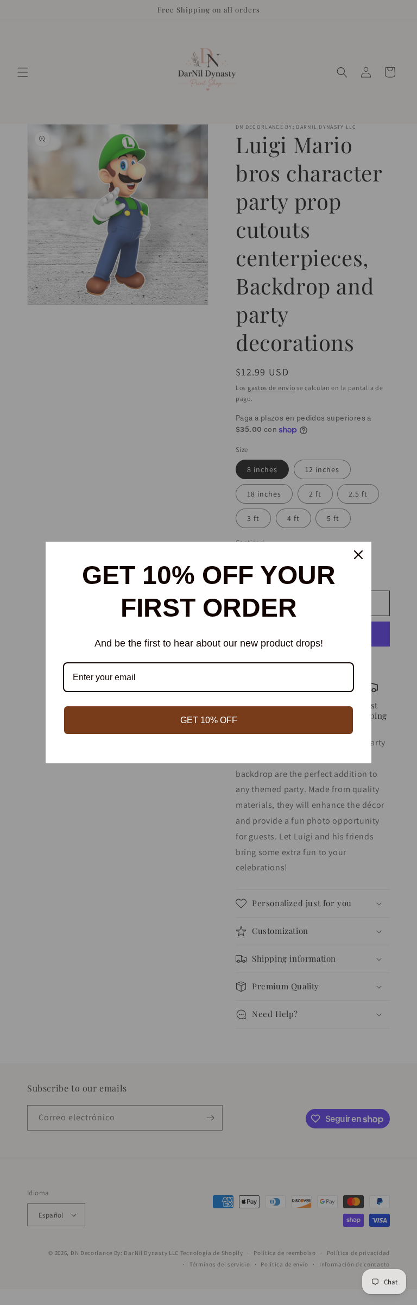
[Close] (358, 555)
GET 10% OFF (208, 720)
